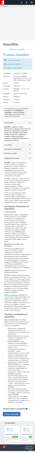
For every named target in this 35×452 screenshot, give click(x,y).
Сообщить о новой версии (14, 68)
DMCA (31, 450)
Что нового (8, 145)
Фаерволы (4, 6)
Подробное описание (11, 158)
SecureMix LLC (18, 73)
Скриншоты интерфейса (13, 64)
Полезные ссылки (10, 153)
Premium (25, 78)
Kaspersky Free (27, 434)
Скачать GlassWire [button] (11, 414)
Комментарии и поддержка (14, 408)
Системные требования (12, 149)
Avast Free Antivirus (11, 434)
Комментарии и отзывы (13, 60)
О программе (8, 123)
